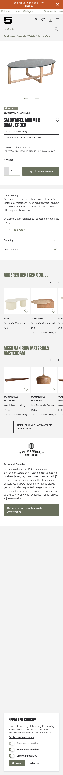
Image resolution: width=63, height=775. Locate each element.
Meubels (21, 36)
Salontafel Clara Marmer (17, 323)
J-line (6, 319)
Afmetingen (10, 240)
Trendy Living (37, 319)
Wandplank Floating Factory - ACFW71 (17, 405)
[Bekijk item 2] (27, 98)
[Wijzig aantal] (12, 171)
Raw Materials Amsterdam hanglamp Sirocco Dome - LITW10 (44, 405)
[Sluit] (57, 4)
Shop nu (29, 6)
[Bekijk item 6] (35, 98)
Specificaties (11, 249)
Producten (9, 36)
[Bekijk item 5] (33, 98)
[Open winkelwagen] (50, 20)
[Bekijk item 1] (26, 98)
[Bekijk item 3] (29, 98)
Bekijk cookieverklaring (21, 737)
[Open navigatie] (57, 20)
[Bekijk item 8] (38, 98)
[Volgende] (57, 282)
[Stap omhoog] (17, 171)
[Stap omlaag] (6, 171)
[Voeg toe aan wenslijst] (57, 120)
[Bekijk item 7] (37, 98)
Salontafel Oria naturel (43, 323)
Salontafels (43, 36)
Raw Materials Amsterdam (11, 399)
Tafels (31, 36)
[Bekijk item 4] (31, 98)
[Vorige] (51, 282)
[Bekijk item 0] (24, 98)
